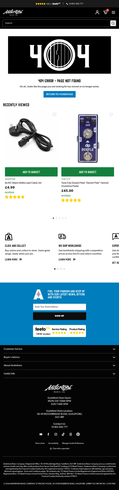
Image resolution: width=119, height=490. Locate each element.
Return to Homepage (59, 94)
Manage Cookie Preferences (73, 443)
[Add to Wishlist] (54, 114)
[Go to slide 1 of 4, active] (54, 268)
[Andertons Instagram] (56, 434)
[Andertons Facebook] (48, 434)
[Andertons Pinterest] (78, 434)
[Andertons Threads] (71, 434)
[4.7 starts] (15, 197)
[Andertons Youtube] (41, 434)
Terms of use (40, 443)
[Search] (113, 23)
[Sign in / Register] (97, 12)
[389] (85, 200)
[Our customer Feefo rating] (59, 331)
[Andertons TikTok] (63, 434)
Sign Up (59, 316)
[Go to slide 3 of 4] (61, 268)
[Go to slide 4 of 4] (64, 268)
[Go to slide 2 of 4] (58, 268)
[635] (28, 197)
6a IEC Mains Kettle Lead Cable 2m (23, 183)
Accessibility (53, 443)
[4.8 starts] (71, 200)
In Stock (9, 192)
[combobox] (59, 23)
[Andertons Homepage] (13, 12)
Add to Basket (31, 172)
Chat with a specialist (61, 449)
